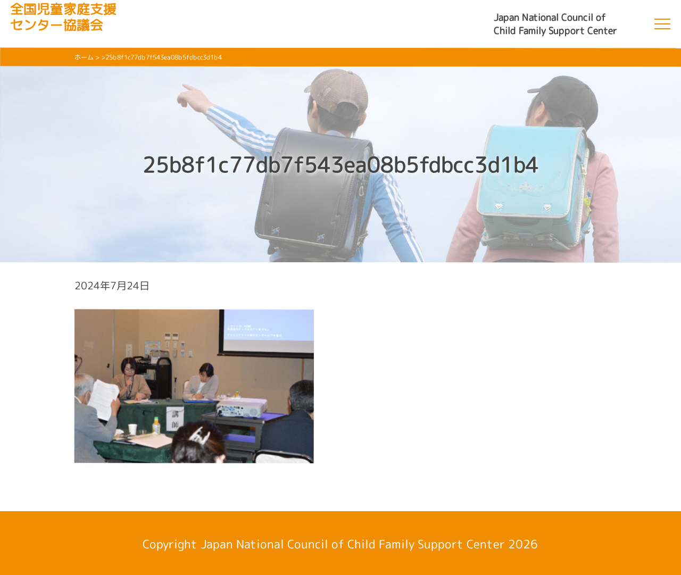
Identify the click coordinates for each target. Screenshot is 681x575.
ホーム (84, 57)
